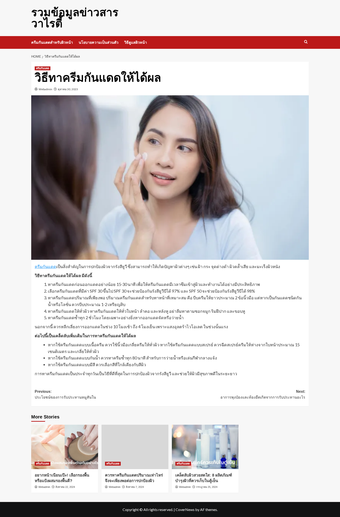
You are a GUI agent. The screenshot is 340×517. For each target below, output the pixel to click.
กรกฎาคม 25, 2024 (206, 487)
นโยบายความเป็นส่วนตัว (98, 42)
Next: (262, 394)
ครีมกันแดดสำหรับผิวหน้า (52, 42)
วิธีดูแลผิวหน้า (135, 42)
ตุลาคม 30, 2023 (68, 89)
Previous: (65, 394)
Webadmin (45, 89)
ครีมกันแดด (42, 68)
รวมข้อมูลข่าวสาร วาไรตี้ (74, 18)
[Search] (306, 42)
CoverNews (185, 509)
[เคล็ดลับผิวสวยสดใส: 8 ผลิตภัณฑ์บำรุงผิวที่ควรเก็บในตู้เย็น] (205, 447)
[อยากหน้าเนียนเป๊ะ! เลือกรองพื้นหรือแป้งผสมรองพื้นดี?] (64, 447)
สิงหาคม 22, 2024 (65, 487)
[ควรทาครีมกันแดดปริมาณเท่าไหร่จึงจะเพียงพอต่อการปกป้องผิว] (135, 447)
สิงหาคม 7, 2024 (135, 487)
